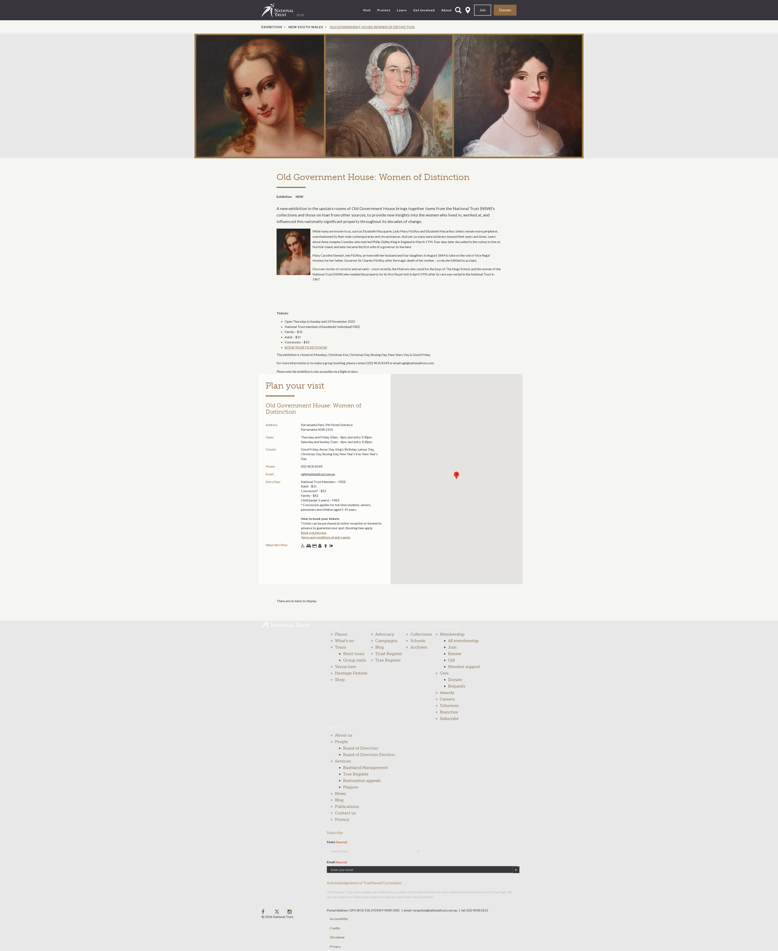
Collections (421, 634)
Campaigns (386, 640)
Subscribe (449, 718)
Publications (347, 806)
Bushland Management (365, 767)
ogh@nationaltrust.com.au (318, 474)
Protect (383, 10)
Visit (367, 10)
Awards (447, 692)
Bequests (456, 686)
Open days (331, 546)
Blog (379, 647)
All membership (463, 640)
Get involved (424, 10)
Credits (335, 928)
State (337, 842)
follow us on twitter (277, 911)
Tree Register (388, 660)
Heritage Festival (351, 673)
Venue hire (345, 666)
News (340, 793)
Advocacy (384, 634)
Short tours (353, 653)
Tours (340, 647)
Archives (418, 647)
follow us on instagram (289, 911)
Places (341, 634)
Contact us (345, 813)
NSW (299, 196)
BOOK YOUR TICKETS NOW (306, 347)
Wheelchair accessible (302, 546)
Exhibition (271, 27)
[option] (389, 96)
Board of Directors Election (369, 754)
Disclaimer (337, 937)
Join (482, 10)
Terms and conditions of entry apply (325, 537)
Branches (449, 712)
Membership (452, 634)
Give (444, 673)
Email (337, 862)
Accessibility (339, 919)
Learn (402, 10)
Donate (505, 10)
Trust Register (388, 653)
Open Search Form (458, 10)
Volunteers (325, 546)
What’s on (344, 640)
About (446, 10)
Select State (468, 10)
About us (343, 735)
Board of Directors (360, 748)
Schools (417, 640)
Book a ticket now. (314, 532)
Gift (451, 660)
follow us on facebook (264, 911)
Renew (454, 653)
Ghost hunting (319, 546)
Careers (447, 699)
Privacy (342, 819)
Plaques (350, 787)
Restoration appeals (362, 780)
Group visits (354, 660)
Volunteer (449, 705)
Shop (314, 546)
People (341, 741)
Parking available (308, 546)
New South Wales (306, 27)
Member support (464, 666)
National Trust (286, 10)
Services (343, 761)
